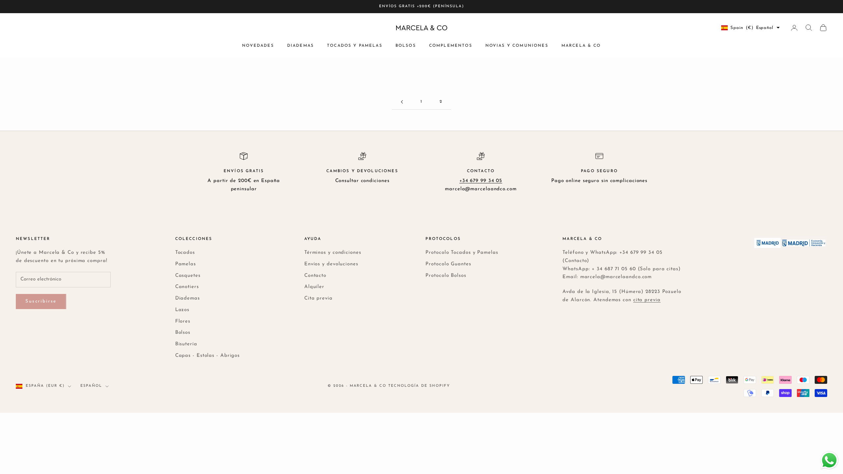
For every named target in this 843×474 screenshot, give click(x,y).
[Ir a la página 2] (402, 101)
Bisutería (186, 344)
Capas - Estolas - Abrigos (207, 355)
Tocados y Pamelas (354, 46)
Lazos (182, 309)
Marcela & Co (581, 46)
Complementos (450, 46)
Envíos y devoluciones (331, 264)
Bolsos (405, 46)
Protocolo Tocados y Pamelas (461, 252)
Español (91, 386)
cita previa (647, 300)
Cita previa (318, 298)
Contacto (315, 275)
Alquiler (314, 286)
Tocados (185, 252)
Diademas (300, 46)
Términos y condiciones (332, 252)
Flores (182, 321)
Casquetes (188, 275)
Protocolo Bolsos (445, 275)
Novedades (258, 46)
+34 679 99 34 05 (480, 180)
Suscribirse (41, 301)
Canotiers (187, 286)
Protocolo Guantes (448, 264)
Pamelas (185, 264)
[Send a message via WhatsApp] (829, 460)
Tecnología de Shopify (419, 386)
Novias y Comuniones (516, 46)
